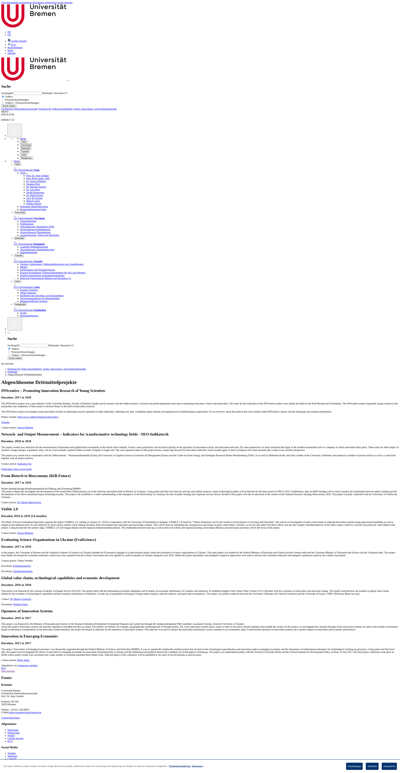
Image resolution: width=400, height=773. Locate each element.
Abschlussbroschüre (23, 571)
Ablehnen (372, 766)
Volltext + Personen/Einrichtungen (22, 103)
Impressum (13, 730)
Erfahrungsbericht (22, 566)
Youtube (5, 422)
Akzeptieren (389, 766)
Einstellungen (354, 766)
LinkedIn (12, 759)
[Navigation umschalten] (68, 80)
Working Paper (20, 604)
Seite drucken (8, 671)
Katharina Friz (24, 463)
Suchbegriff (7, 93)
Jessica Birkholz (25, 427)
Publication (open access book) (16, 469)
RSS (3, 668)
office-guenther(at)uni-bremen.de (25, 712)
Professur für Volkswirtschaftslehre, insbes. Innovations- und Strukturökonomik (78, 109)
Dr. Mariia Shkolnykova (29, 502)
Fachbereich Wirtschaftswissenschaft (19, 109)
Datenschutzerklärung (179, 766)
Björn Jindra (23, 660)
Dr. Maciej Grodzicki (20, 599)
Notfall (11, 735)
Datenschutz (14, 732)
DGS (10, 741)
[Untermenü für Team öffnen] (26, 173)
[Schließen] (15, 168)
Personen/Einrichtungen (17, 99)
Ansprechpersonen (10, 717)
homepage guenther (28, 665)
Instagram (12, 756)
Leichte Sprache (15, 738)
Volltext (9, 96)
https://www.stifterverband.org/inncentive (38, 417)
